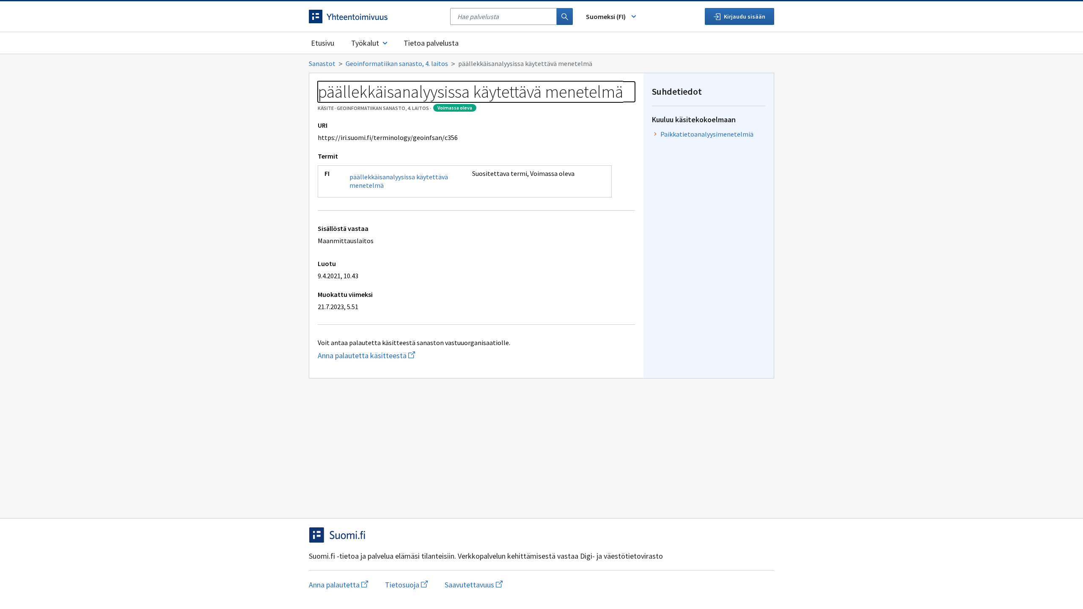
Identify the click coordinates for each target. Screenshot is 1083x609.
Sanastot (322, 63)
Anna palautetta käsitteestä (409, 355)
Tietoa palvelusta (431, 43)
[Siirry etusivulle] (375, 16)
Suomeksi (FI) (606, 16)
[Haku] (565, 16)
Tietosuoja (406, 584)
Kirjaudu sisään (744, 16)
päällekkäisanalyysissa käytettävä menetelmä (398, 181)
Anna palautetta (338, 584)
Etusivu (322, 43)
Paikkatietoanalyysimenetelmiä (706, 134)
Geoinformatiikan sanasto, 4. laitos (397, 63)
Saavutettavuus (474, 584)
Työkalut (365, 43)
